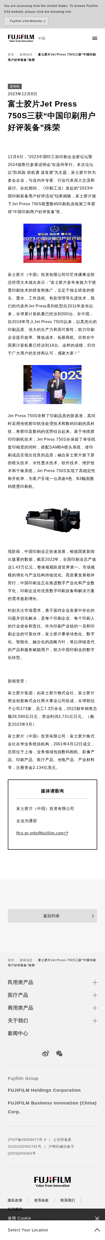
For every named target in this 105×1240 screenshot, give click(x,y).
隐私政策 (15, 1200)
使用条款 (41, 1200)
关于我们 (18, 1020)
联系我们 (68, 1200)
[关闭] (97, 1218)
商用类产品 (20, 1007)
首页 (11, 54)
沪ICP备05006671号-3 (27, 1140)
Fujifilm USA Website (26, 21)
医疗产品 (18, 995)
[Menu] (94, 38)
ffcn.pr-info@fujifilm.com (40, 833)
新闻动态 (26, 54)
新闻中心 (18, 1033)
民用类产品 (20, 982)
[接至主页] (21, 38)
